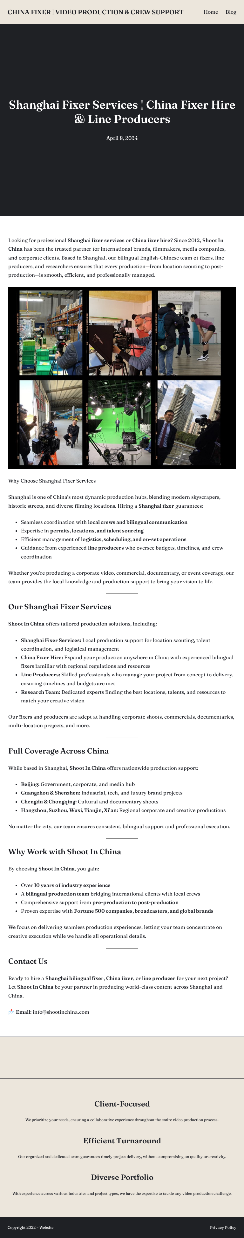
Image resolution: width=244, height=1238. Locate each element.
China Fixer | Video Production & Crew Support (96, 12)
